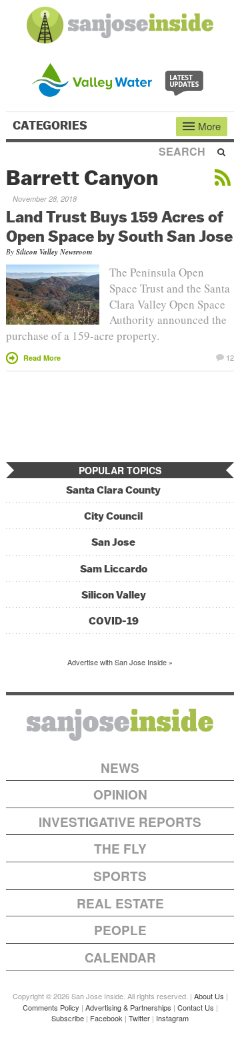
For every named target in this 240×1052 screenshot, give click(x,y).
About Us (209, 996)
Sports (120, 876)
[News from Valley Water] (120, 78)
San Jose (113, 542)
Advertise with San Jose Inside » (120, 662)
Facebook (106, 1018)
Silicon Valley (113, 594)
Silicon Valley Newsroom (54, 251)
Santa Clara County (113, 490)
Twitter (139, 1018)
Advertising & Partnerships (128, 1007)
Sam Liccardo (113, 568)
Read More (42, 358)
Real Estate (120, 903)
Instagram (172, 1018)
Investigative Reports (120, 822)
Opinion (120, 794)
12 (230, 356)
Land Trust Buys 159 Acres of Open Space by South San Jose (119, 226)
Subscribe (67, 1018)
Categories (51, 125)
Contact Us (195, 1007)
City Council (113, 516)
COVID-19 (114, 621)
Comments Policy (51, 1007)
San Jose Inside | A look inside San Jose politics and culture (120, 725)
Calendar (120, 957)
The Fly (120, 849)
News (120, 768)
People (120, 930)
